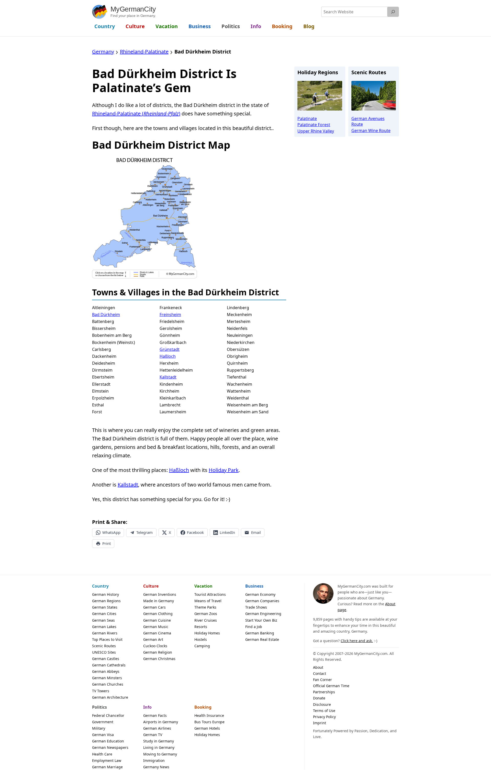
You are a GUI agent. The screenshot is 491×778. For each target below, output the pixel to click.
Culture (151, 586)
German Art (153, 639)
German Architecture (110, 697)
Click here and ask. (357, 640)
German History (105, 594)
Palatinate (307, 118)
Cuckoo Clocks (155, 645)
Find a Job (253, 626)
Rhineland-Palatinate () (136, 113)
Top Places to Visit (107, 639)
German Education (108, 741)
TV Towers (100, 690)
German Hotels (207, 728)
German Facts (155, 715)
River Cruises (205, 620)
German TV (152, 734)
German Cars (154, 607)
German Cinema (157, 633)
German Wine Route (370, 130)
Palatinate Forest (313, 124)
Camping (202, 645)
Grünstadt (170, 349)
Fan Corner (322, 679)
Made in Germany (158, 600)
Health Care (102, 754)
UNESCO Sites (104, 652)
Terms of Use (324, 710)
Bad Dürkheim (106, 314)
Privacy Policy (324, 716)
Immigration (154, 760)
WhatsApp (111, 532)
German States (104, 607)
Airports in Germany (160, 721)
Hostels (200, 639)
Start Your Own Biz (261, 620)
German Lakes (104, 626)
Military (98, 728)
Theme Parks (205, 607)
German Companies (262, 600)
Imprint (319, 722)
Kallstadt (168, 377)
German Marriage (107, 766)
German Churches (107, 684)
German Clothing (158, 613)
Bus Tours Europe (209, 721)
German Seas (103, 620)
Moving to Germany (160, 754)
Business (254, 586)
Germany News (156, 766)
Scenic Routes (104, 645)
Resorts (200, 626)
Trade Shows (256, 607)
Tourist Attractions (210, 594)
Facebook (195, 532)
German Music (155, 626)
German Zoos (205, 613)
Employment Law (106, 760)
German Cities (104, 613)
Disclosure (322, 704)
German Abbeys (105, 671)
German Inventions (159, 594)
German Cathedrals (109, 665)
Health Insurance (209, 715)
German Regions (106, 600)
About (318, 667)
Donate (319, 698)
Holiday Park (224, 470)
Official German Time (331, 685)
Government (102, 721)
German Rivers (104, 633)
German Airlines (157, 728)
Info (147, 707)
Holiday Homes (207, 633)
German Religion (157, 652)
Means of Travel (207, 600)
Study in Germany (158, 741)
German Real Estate (262, 639)
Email (256, 532)
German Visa (103, 734)
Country (100, 586)
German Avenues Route (368, 121)
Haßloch (168, 356)
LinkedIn (227, 532)
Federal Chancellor (108, 715)
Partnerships (324, 691)
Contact (319, 673)
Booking (202, 707)
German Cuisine (157, 620)
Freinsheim (170, 314)
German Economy (260, 594)
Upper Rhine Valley (315, 131)
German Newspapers (110, 747)
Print (106, 543)
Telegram (144, 532)
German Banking (259, 633)
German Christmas (159, 658)
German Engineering (263, 613)
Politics (99, 707)
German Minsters (107, 677)
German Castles (105, 658)
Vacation (203, 586)
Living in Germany (158, 747)
